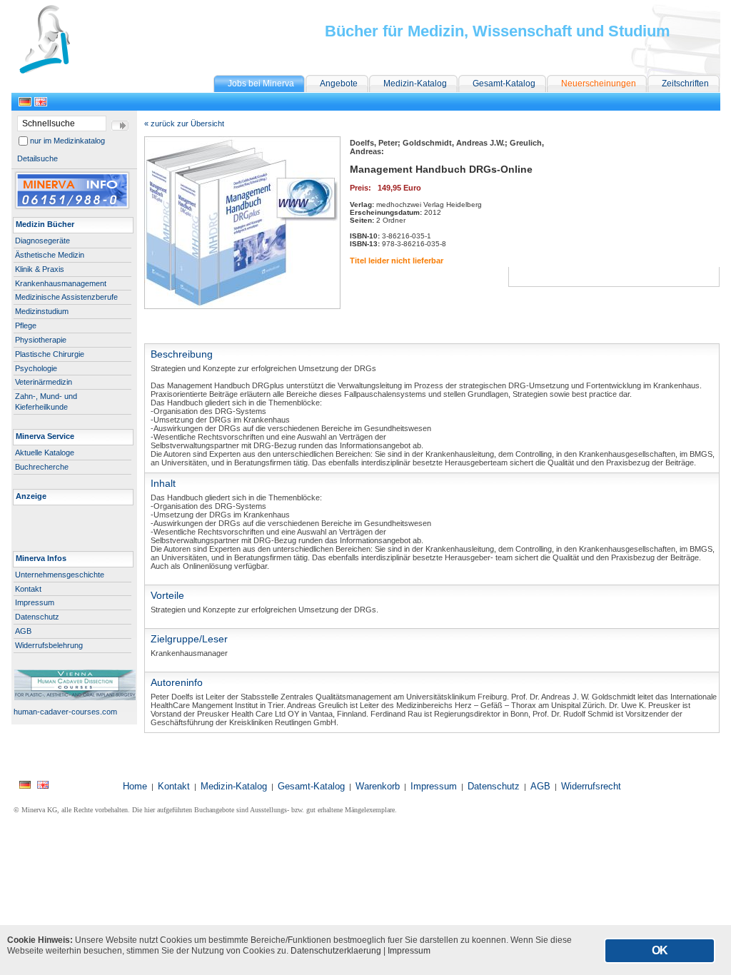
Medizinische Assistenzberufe (66, 297)
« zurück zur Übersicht (184, 123)
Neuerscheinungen (598, 84)
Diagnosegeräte (42, 240)
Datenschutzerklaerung (336, 951)
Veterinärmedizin (43, 382)
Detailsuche (37, 158)
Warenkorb (378, 786)
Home (135, 786)
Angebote (339, 84)
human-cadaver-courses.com (64, 711)
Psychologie (36, 368)
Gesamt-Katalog (504, 84)
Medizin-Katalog (415, 84)
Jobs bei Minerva (261, 84)
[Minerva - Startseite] (66, 71)
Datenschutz (37, 616)
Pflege (25, 325)
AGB (23, 631)
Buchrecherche (42, 467)
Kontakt (28, 589)
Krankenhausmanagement (60, 283)
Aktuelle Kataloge (44, 452)
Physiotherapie (40, 339)
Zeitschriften (685, 84)
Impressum (34, 602)
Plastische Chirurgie (49, 354)
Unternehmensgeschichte (59, 574)
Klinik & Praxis (39, 269)
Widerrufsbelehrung (49, 645)
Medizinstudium (42, 311)
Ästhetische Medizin (49, 255)
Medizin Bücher (45, 224)
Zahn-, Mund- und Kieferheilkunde (46, 401)
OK (659, 950)
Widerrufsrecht (591, 786)
